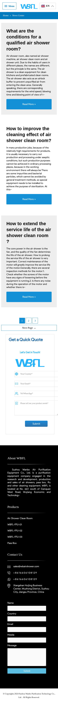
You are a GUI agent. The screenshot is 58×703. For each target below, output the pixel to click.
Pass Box (12, 543)
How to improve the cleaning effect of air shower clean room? (28, 134)
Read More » (36, 104)
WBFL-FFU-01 (14, 524)
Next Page (29, 327)
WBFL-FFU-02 (14, 530)
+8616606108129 (25, 572)
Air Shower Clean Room (20, 518)
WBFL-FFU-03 (14, 536)
